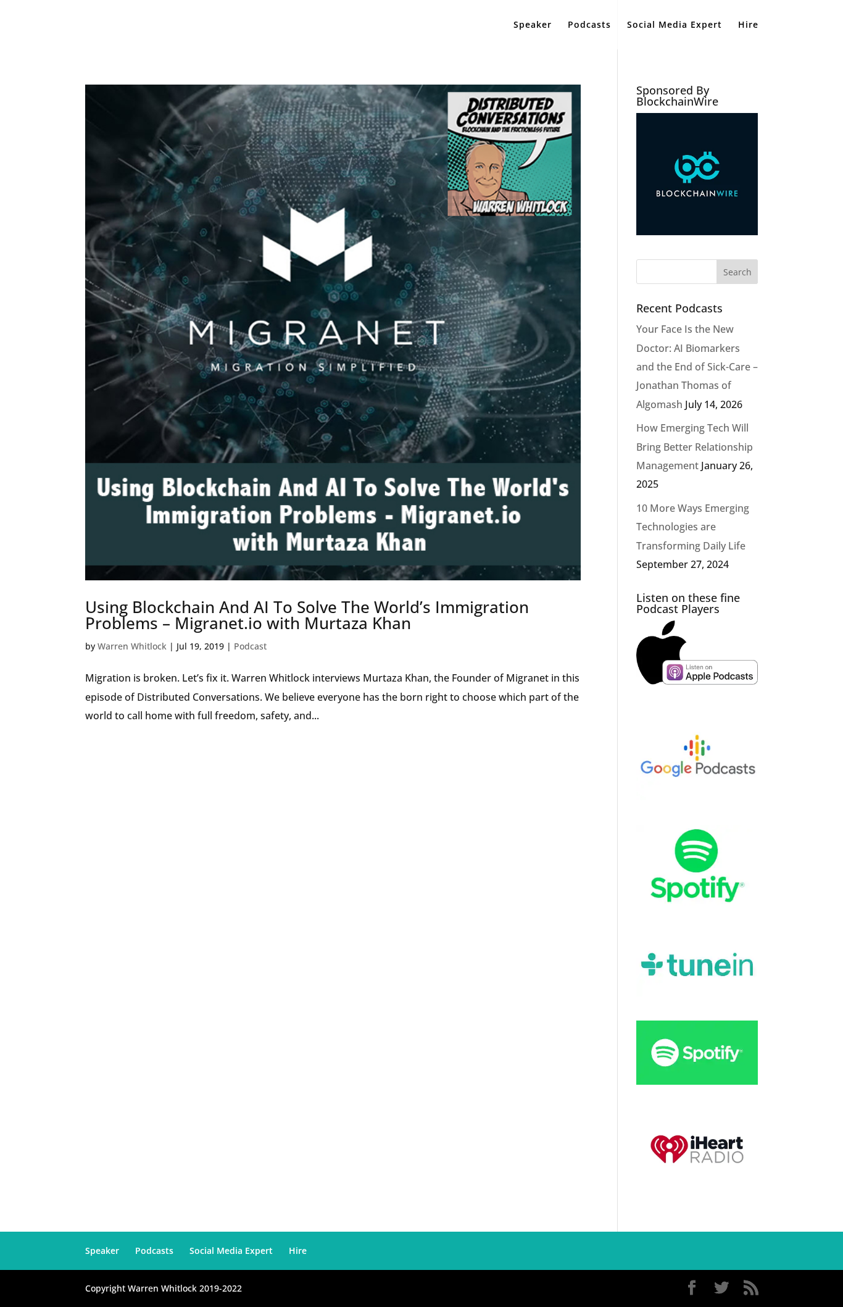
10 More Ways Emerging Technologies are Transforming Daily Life (692, 527)
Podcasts (589, 25)
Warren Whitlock (132, 646)
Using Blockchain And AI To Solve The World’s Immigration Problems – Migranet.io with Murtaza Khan (307, 615)
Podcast (250, 646)
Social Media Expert (674, 25)
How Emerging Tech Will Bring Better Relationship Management (694, 446)
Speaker (532, 25)
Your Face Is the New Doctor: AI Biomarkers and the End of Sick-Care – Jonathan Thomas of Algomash (697, 366)
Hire (748, 25)
